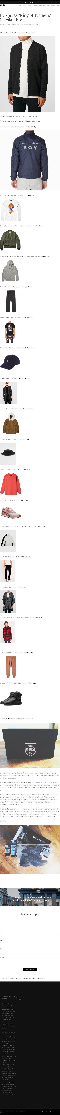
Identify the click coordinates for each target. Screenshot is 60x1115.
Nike (2, 116)
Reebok (4, 500)
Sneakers (29, 24)
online (53, 816)
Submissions (23, 998)
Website (2, 957)
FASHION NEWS (24, 24)
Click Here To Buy (31, 33)
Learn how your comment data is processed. (35, 978)
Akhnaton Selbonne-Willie (6, 24)
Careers (18, 998)
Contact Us (18, 999)
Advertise (25, 996)
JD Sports (10, 719)
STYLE (40, 24)
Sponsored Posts (35, 24)
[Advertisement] (17, 712)
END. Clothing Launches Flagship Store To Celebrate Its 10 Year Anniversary (30, 897)
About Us (19, 996)
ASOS (3, 378)
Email (2, 949)
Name (2, 940)
